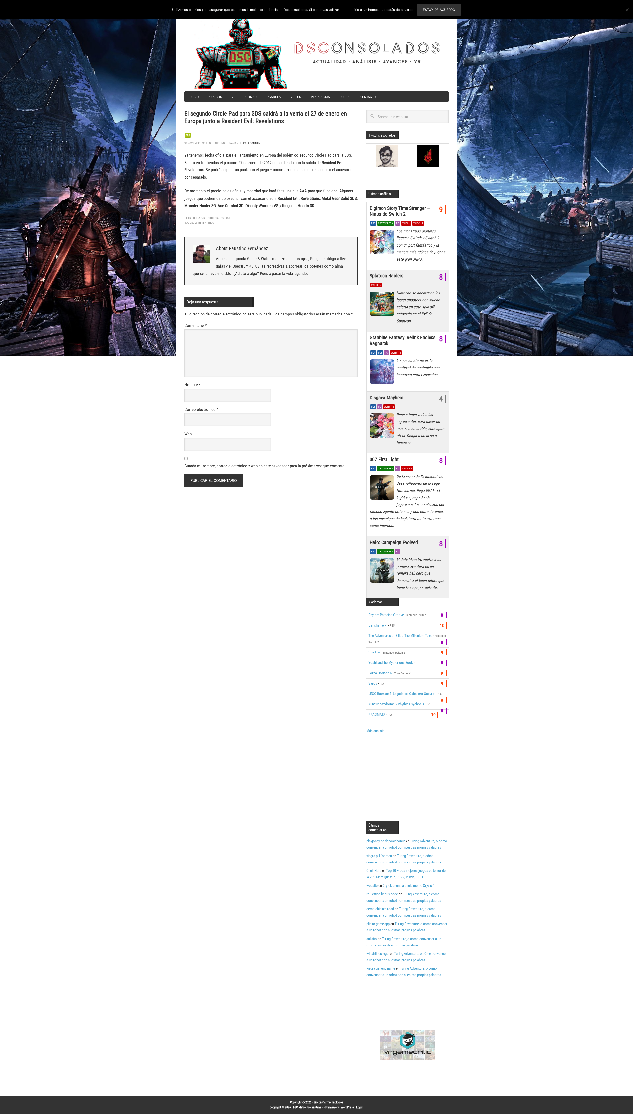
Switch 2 (418, 223)
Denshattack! (377, 625)
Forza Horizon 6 (380, 673)
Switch (406, 223)
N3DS (203, 218)
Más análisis (375, 731)
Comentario (195, 325)
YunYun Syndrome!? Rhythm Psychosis (396, 704)
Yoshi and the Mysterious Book (390, 662)
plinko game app (378, 924)
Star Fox (374, 652)
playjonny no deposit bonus (385, 841)
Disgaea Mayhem (386, 397)
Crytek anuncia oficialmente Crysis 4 (408, 885)
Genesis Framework (327, 1107)
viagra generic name (380, 968)
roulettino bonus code (382, 894)
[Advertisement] (408, 776)
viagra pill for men (379, 856)
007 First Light (384, 459)
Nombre (192, 384)
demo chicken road (380, 909)
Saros (372, 683)
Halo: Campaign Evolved (394, 542)
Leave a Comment (251, 143)
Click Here (373, 870)
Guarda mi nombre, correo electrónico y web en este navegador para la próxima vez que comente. (264, 465)
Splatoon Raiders (386, 276)
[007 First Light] (383, 488)
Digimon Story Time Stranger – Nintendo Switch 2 (400, 211)
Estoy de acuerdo (439, 10)
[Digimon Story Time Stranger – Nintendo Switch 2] (383, 243)
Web (188, 433)
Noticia (225, 218)
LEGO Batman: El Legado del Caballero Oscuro (401, 694)
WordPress (347, 1107)
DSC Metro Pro (302, 1107)
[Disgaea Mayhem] (383, 426)
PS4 (373, 352)
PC (397, 223)
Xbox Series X (385, 223)
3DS (188, 135)
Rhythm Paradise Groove (386, 615)
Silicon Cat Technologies (328, 1102)
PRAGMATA (376, 714)
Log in (359, 1107)
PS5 (373, 223)
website (372, 885)
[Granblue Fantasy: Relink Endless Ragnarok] (383, 372)
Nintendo (213, 218)
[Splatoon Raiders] (383, 305)
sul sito (371, 939)
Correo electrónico (201, 409)
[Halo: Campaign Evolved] (383, 571)
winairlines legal (377, 953)
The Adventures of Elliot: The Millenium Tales (400, 635)
